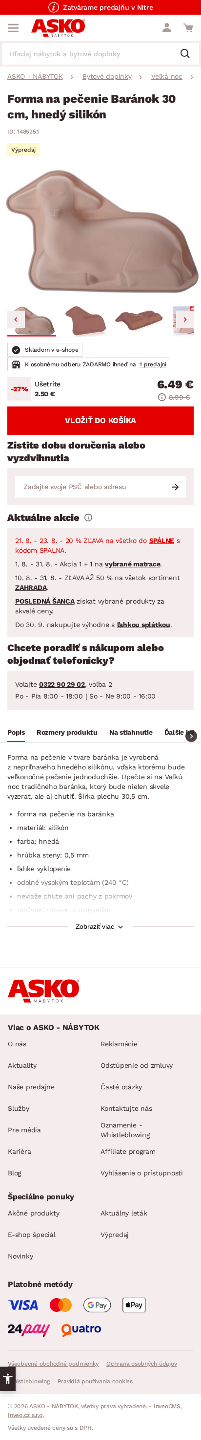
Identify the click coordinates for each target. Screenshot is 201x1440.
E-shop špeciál (32, 1234)
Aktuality (22, 1065)
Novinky (20, 1256)
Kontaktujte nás (126, 1108)
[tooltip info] (88, 517)
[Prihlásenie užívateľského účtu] (167, 28)
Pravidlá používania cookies (95, 1381)
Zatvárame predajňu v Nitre (108, 7)
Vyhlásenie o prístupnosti (141, 1173)
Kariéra (19, 1151)
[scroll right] (191, 736)
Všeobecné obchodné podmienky (53, 1363)
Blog (14, 1173)
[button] (31, 321)
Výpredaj (114, 1234)
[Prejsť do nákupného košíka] (188, 28)
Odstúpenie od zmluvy (136, 1065)
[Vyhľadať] (189, 54)
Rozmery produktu (67, 732)
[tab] (16, 733)
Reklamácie (119, 1044)
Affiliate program (128, 1151)
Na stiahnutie (131, 732)
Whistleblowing (29, 1381)
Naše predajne (31, 1087)
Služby (18, 1108)
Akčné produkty (34, 1213)
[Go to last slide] (16, 319)
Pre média (24, 1130)
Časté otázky (121, 1087)
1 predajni (153, 364)
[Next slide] (185, 319)
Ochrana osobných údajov (141, 1363)
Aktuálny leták (123, 1213)
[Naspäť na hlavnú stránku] (58, 28)
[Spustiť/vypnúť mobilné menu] (13, 28)
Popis (16, 732)
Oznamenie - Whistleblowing (125, 1130)
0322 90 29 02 (62, 684)
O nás (17, 1044)
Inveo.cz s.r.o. (25, 1415)
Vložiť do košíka (100, 420)
